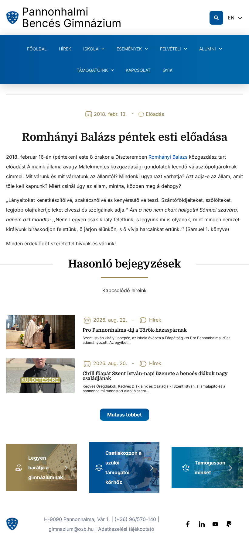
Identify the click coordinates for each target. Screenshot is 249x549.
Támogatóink (92, 70)
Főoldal (37, 48)
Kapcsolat (138, 70)
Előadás (155, 114)
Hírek (65, 48)
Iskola (90, 48)
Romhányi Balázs (167, 157)
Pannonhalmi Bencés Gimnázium (71, 17)
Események (129, 48)
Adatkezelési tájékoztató (126, 529)
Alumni (207, 48)
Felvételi (170, 48)
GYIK (167, 70)
